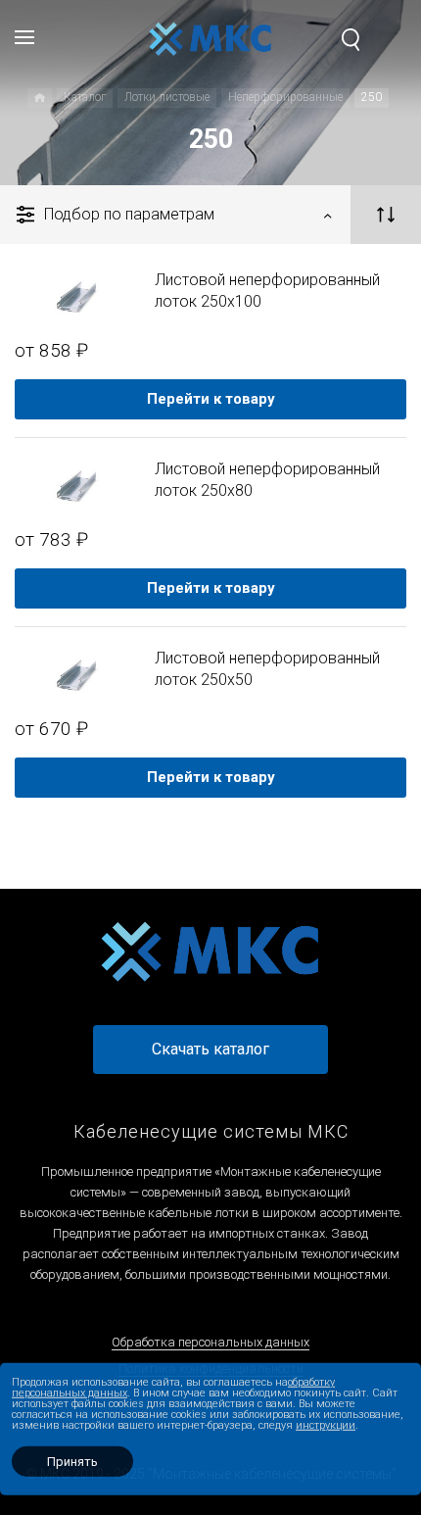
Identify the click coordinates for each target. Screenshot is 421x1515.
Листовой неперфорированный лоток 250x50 (267, 669)
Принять (72, 1461)
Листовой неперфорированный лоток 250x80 (267, 480)
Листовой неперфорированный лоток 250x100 (267, 290)
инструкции (325, 1425)
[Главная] (39, 98)
